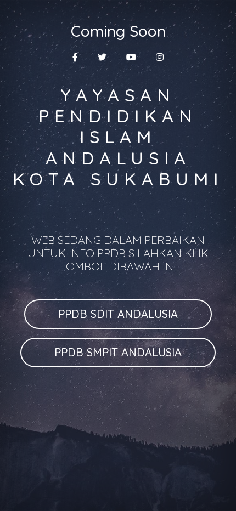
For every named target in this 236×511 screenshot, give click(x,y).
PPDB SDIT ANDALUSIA (118, 314)
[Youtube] (131, 57)
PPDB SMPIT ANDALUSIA (118, 352)
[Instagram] (159, 57)
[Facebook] (75, 57)
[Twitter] (102, 57)
